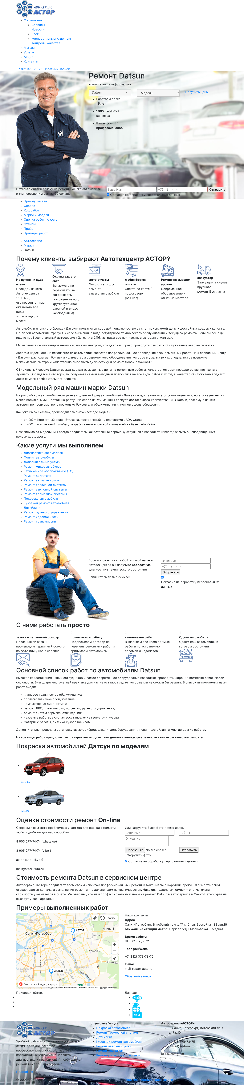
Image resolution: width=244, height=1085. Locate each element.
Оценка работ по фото (41, 219)
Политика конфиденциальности (149, 1080)
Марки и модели (36, 215)
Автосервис (33, 241)
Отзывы (30, 224)
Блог (35, 34)
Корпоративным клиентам (51, 38)
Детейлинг (104, 1037)
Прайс (28, 228)
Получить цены (196, 92)
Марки (29, 245)
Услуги (29, 52)
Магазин (30, 48)
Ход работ (31, 210)
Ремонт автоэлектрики (113, 1046)
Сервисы (38, 25)
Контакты (31, 61)
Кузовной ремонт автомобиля (119, 1041)
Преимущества (35, 201)
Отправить (217, 189)
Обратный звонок (56, 69)
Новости (38, 29)
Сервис (29, 206)
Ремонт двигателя (110, 1051)
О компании (33, 20)
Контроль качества (45, 43)
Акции (28, 57)
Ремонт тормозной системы (117, 1032)
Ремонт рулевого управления (118, 1055)
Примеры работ (36, 233)
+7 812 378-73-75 (29, 69)
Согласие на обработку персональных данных (145, 195)
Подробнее (25, 1072)
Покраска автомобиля (113, 1028)
